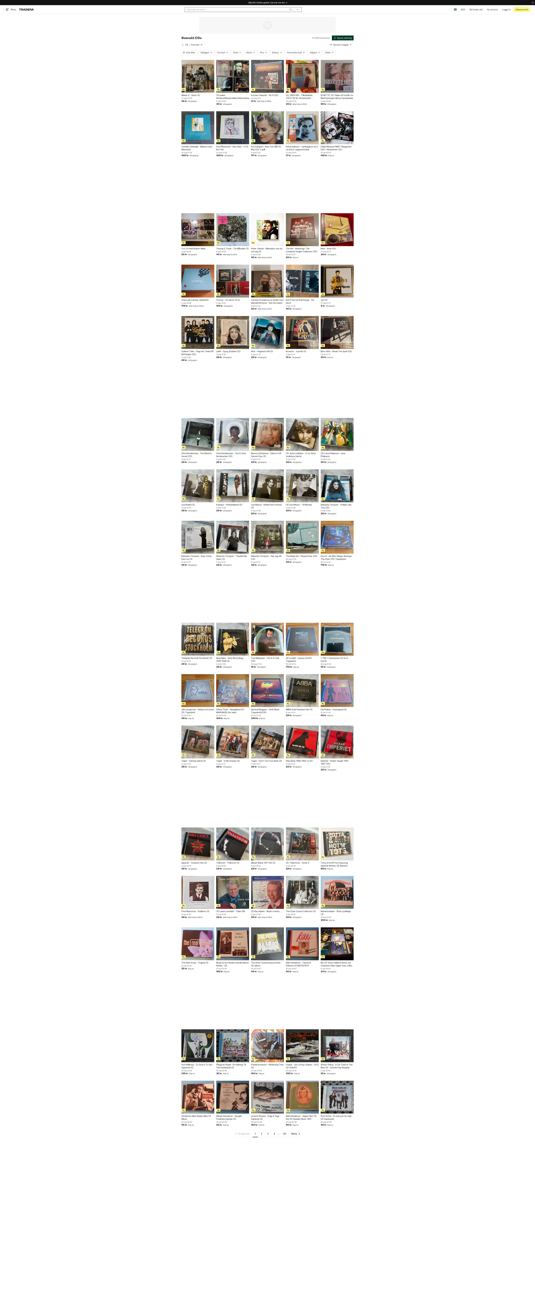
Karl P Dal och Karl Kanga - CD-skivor (300, 301)
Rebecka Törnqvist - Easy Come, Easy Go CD (196, 557)
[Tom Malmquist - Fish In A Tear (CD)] (267, 639)
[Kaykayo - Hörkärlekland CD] (232, 485)
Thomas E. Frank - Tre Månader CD (232, 248)
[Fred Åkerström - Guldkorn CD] (197, 892)
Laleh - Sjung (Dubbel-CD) (228, 351)
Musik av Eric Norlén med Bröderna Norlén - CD (232, 964)
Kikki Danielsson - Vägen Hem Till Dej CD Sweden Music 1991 (301, 1117)
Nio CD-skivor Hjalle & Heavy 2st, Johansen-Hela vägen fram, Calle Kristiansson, (336, 964)
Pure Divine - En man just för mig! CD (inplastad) (336, 1117)
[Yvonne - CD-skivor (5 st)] (232, 281)
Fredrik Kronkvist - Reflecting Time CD (267, 1066)
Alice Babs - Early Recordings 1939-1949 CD (229, 659)
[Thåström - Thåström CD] (232, 843)
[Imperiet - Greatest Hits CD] (197, 843)
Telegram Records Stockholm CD (196, 658)
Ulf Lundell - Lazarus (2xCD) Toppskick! (299, 659)
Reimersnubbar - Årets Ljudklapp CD (336, 912)
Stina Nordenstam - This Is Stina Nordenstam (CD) (231, 454)
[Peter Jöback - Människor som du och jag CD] (267, 229)
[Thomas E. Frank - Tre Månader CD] (232, 229)
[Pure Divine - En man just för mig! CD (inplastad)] (337, 1097)
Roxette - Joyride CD (296, 351)
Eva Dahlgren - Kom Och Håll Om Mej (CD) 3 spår (266, 148)
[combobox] (239, 9)
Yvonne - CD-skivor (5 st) (228, 300)
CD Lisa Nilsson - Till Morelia (299, 505)
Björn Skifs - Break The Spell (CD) (336, 351)
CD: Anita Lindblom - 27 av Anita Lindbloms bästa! (301, 454)
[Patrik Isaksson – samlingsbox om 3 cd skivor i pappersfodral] (302, 127)
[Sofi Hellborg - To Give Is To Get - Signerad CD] (197, 1045)
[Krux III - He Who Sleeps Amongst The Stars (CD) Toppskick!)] (337, 537)
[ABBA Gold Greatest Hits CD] (302, 690)
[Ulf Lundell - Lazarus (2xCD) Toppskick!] (302, 639)
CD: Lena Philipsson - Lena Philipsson (333, 454)
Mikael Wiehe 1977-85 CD (263, 863)
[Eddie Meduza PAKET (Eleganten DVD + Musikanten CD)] (337, 127)
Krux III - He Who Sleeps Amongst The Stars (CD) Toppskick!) (336, 557)
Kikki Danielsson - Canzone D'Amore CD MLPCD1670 (298, 964)
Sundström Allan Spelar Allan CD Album (196, 1117)
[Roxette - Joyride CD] (302, 332)
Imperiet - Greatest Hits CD (194, 863)
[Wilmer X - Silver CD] (197, 76)
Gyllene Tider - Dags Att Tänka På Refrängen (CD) (197, 352)
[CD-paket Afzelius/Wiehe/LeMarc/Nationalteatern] (232, 76)
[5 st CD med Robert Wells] (197, 229)
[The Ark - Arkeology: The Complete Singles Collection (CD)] (302, 229)
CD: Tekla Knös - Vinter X (297, 863)
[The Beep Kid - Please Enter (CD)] (302, 537)
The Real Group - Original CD (194, 962)
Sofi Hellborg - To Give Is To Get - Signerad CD (197, 1066)
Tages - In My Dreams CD (228, 761)
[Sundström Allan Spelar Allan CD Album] (197, 1097)
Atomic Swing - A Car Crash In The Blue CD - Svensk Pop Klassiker (336, 1066)
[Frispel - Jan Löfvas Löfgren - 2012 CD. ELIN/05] (302, 1045)
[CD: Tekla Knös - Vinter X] (302, 843)
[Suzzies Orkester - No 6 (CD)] (267, 76)
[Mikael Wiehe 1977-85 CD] (267, 843)
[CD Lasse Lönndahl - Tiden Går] (232, 892)
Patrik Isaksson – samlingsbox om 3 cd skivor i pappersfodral (302, 148)
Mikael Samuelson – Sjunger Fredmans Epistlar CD (229, 1117)
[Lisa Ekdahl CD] (197, 485)
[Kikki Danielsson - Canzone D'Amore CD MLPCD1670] (302, 943)
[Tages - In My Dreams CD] (232, 742)
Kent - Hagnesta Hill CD (262, 351)
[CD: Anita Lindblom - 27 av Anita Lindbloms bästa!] (302, 434)
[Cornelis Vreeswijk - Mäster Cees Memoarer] (197, 127)
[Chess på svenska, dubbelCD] (197, 281)
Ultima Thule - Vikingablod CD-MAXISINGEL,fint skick (230, 711)
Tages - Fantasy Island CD (193, 761)
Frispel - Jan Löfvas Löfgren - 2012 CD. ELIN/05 (302, 1066)
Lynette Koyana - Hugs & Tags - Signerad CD (266, 1117)
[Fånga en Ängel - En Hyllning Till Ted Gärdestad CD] (232, 1045)
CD (186, 45)
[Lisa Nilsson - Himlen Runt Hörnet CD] (267, 485)
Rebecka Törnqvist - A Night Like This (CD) (336, 506)
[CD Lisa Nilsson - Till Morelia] (302, 485)
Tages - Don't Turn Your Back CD (266, 761)
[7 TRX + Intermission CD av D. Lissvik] (337, 639)
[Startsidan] (26, 9)
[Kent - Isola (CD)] (337, 229)
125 (284, 1134)
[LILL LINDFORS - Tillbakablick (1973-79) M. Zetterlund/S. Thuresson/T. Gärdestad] (302, 76)
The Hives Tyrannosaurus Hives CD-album (265, 964)
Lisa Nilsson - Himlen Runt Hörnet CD (266, 506)
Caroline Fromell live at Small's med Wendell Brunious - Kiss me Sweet (267, 301)
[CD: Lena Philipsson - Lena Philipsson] (337, 434)
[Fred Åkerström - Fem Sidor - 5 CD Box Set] (232, 127)
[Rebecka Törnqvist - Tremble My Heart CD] (232, 537)
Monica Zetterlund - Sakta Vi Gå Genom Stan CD (266, 454)
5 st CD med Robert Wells (193, 248)
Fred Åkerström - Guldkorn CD (195, 911)
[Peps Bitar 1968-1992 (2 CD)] (302, 742)
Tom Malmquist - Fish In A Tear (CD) (265, 659)
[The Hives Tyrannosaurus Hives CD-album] (267, 943)
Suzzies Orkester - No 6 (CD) (264, 95)
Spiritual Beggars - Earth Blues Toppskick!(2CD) (265, 711)
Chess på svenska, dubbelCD (195, 300)
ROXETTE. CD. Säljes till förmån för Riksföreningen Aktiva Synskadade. (337, 96)
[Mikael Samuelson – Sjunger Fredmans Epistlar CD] (232, 1097)
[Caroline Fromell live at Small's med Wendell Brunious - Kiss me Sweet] (267, 281)
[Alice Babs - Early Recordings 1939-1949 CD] (232, 639)
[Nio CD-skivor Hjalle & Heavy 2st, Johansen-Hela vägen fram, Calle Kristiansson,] (337, 943)
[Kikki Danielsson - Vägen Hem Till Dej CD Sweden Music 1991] (302, 1097)
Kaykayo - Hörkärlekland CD (229, 505)
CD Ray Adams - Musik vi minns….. (266, 911)
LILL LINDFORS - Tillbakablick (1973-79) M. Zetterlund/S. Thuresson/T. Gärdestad (299, 97)
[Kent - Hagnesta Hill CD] (267, 332)
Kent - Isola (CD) (328, 248)
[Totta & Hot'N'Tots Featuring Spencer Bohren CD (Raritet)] (337, 843)
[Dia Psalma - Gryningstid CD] (337, 690)
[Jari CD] (337, 281)
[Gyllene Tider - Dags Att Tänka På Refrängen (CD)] (197, 332)
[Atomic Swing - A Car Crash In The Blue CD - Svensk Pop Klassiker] (337, 1045)
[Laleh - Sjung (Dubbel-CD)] (232, 332)
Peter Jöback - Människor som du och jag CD (266, 250)
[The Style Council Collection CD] (302, 892)
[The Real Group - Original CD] (197, 943)
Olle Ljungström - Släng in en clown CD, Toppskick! (197, 711)
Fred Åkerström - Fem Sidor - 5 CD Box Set (232, 148)
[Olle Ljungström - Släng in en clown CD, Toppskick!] (197, 690)
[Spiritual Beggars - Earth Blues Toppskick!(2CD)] (267, 690)
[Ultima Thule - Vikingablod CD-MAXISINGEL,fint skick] (232, 690)
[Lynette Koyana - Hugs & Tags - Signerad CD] (267, 1097)
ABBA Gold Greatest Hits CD (299, 709)
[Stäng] (533, 2)
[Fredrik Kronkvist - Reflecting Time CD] (267, 1045)
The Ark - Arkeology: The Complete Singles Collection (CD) (301, 250)
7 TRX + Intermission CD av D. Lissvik (334, 659)
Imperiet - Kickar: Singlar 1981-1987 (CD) (335, 762)
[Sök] (291, 9)
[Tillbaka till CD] (182, 45)
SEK (463, 9)
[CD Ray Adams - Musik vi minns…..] (267, 892)
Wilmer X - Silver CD (190, 95)
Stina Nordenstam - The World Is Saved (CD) (196, 454)
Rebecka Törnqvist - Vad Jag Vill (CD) (266, 557)
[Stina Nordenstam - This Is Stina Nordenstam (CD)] (232, 434)
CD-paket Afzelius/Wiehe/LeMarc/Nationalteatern (232, 96)
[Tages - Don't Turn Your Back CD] (267, 742)
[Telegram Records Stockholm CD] (197, 639)
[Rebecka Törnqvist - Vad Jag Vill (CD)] (267, 537)
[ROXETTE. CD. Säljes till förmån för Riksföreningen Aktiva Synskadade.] (337, 76)
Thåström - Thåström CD (227, 863)
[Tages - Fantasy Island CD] (197, 742)
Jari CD (324, 300)
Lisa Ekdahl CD (188, 505)
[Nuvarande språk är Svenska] (455, 9)
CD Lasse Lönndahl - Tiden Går (230, 911)
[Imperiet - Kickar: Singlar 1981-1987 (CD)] (337, 742)
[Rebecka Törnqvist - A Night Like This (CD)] (337, 485)
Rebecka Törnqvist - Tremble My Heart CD (231, 557)
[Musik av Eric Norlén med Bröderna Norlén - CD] (232, 943)
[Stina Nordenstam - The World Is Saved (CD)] (197, 434)
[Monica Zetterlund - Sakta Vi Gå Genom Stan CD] (267, 434)
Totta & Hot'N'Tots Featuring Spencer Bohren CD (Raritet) (334, 864)
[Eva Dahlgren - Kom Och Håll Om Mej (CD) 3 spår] (267, 127)
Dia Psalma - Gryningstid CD (334, 709)
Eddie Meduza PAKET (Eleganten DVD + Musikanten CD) (336, 148)
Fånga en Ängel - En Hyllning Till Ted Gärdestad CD (231, 1066)
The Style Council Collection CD (301, 911)
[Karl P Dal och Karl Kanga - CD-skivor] (302, 281)
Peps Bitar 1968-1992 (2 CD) (299, 761)
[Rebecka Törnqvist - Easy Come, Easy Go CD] (197, 537)
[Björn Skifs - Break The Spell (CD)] (337, 332)
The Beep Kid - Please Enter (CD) (301, 556)
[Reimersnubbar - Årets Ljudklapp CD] (337, 892)
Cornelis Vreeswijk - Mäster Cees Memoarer (196, 148)
